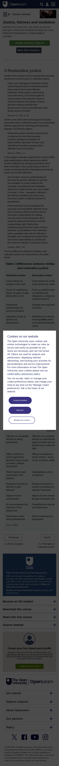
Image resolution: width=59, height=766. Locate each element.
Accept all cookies (20, 400)
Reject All (19, 410)
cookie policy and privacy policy (23, 374)
